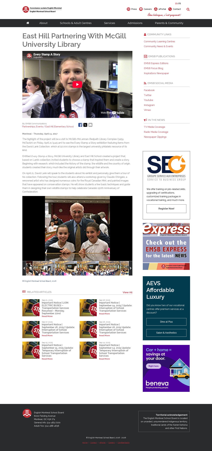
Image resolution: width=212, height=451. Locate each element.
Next (130, 268)
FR (179, 3)
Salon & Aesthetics (166, 332)
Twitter (147, 95)
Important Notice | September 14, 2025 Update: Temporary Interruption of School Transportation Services (115, 350)
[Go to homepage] (27, 23)
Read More (47, 316)
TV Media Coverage (154, 127)
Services (109, 23)
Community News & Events (158, 46)
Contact (93, 442)
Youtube (148, 100)
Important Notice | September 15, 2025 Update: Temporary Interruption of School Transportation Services (57, 350)
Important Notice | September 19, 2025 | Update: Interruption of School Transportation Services (115, 306)
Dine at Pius (166, 321)
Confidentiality (124, 442)
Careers (111, 442)
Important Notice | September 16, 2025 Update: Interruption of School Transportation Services (115, 328)
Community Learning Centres (159, 41)
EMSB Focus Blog (153, 68)
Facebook (149, 90)
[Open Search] (188, 9)
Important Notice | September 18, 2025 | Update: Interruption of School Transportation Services (58, 328)
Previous (24, 268)
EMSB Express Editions (156, 63)
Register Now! (166, 208)
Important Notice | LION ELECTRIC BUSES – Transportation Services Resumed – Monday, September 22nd (55, 308)
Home (85, 442)
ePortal (103, 442)
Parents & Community (169, 23)
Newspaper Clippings (155, 137)
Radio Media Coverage (156, 132)
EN (176, 3)
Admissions (135, 23)
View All (127, 292)
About (43, 23)
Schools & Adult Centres (76, 23)
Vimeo (147, 110)
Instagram (149, 105)
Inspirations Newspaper (156, 73)
